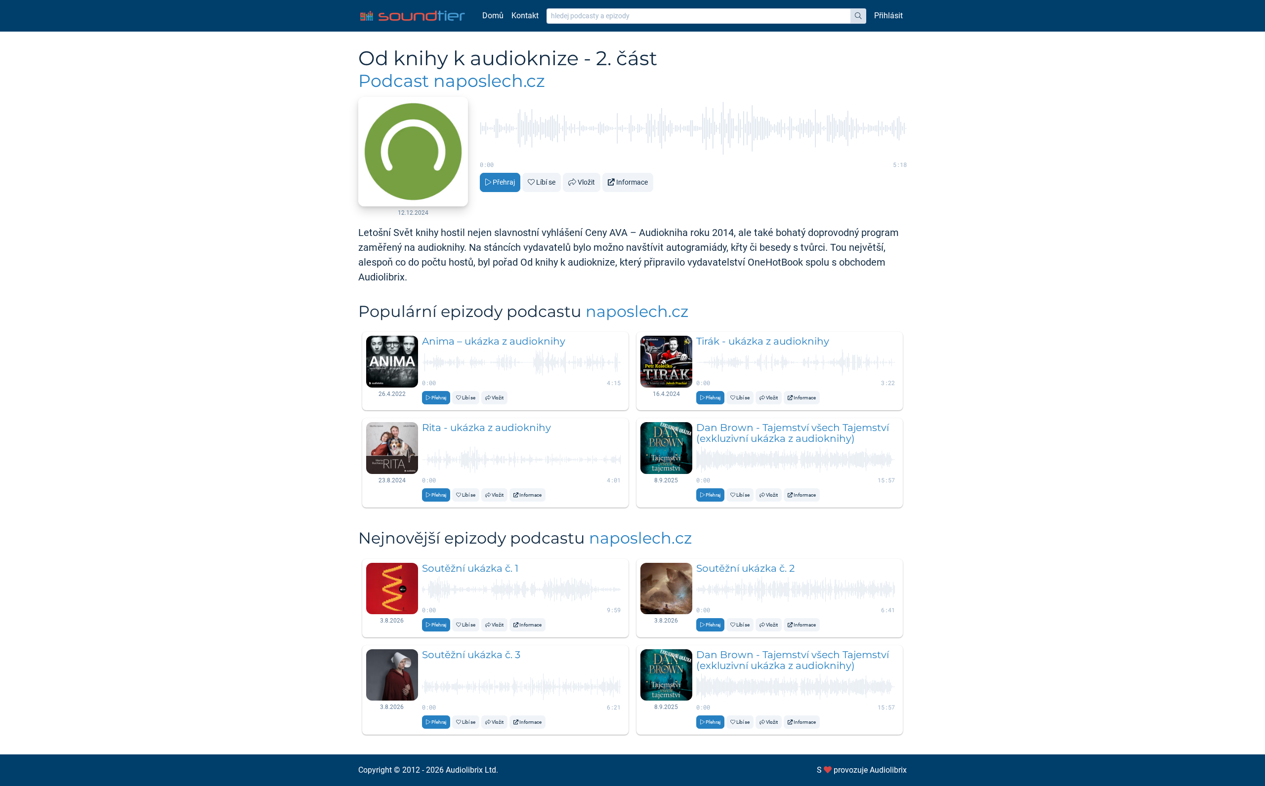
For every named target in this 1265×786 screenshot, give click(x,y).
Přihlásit (888, 15)
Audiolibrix (888, 770)
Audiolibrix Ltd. (472, 770)
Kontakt (525, 15)
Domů (493, 15)
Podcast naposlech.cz (451, 80)
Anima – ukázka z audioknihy (493, 341)
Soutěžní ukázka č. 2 (745, 568)
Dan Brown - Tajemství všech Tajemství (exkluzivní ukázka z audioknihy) (792, 433)
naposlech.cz (637, 311)
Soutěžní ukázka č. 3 (471, 655)
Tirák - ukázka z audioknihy (762, 341)
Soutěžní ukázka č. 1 (470, 568)
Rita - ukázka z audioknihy (486, 427)
